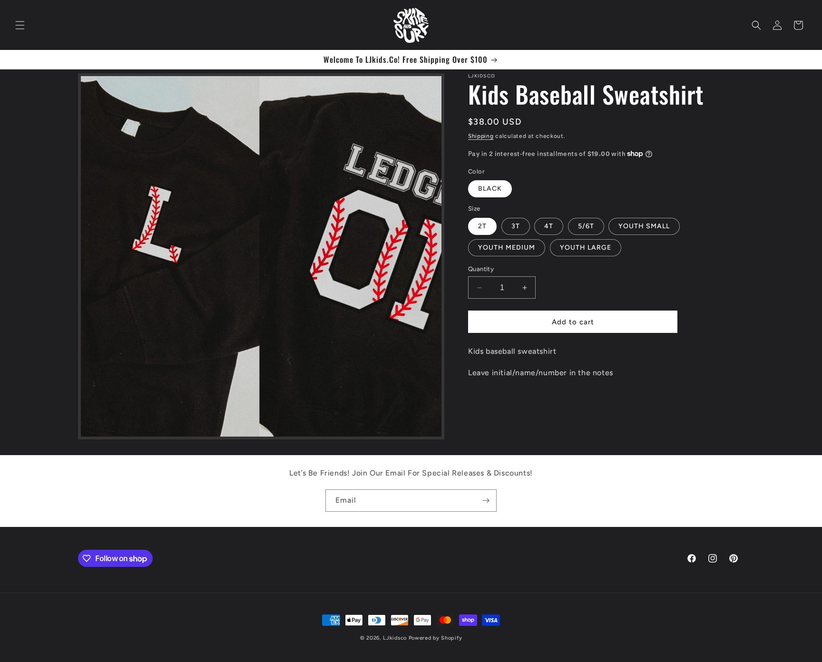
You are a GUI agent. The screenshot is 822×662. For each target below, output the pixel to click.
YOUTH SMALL (644, 226)
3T (515, 226)
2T (482, 226)
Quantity (481, 269)
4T (548, 226)
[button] (20, 25)
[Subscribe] (485, 500)
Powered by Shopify (435, 638)
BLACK (490, 189)
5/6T (586, 226)
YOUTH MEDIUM (506, 247)
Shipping (481, 136)
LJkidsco (395, 638)
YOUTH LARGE (585, 247)
